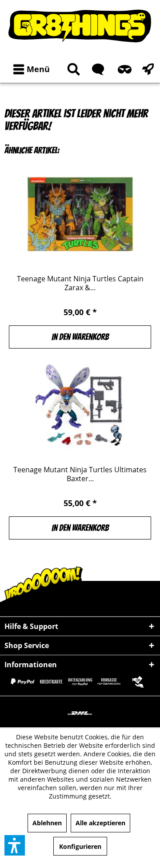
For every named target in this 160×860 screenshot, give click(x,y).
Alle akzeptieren (100, 823)
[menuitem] (29, 69)
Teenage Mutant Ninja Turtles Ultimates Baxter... (80, 474)
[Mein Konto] (123, 69)
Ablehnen (47, 823)
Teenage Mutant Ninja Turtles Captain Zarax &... (80, 283)
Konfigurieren (80, 846)
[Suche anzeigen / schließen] (72, 69)
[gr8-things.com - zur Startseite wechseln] (80, 25)
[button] (14, 845)
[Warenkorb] (146, 69)
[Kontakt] (96, 69)
